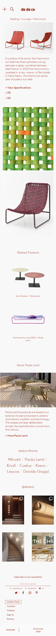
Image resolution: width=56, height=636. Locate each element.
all (43, 588)
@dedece (28, 487)
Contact (11, 606)
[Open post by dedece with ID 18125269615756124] (13, 547)
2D (8, 92)
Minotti (14, 459)
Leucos (13, 471)
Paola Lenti (34, 459)
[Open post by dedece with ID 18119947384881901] (43, 547)
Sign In (10, 614)
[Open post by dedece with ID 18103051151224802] (43, 510)
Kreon (41, 465)
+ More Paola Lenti (16, 435)
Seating (14, 19)
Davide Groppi (36, 471)
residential (32, 588)
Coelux (26, 465)
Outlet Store (13, 602)
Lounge (26, 19)
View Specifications (18, 87)
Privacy (10, 619)
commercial (17, 588)
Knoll (11, 465)
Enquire (10, 630)
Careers (11, 610)
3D (8, 98)
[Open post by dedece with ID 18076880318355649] (13, 510)
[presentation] (13, 38)
